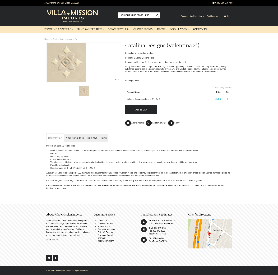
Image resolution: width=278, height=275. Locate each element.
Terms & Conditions (106, 229)
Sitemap (101, 238)
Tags (104, 137)
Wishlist (193, 16)
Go (157, 15)
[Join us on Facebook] (55, 258)
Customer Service (105, 223)
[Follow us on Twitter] (49, 258)
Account (184, 16)
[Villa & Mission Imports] (72, 16)
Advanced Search (105, 235)
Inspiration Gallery (106, 241)
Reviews (92, 137)
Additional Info (75, 137)
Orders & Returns (105, 232)
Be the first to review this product (139, 53)
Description (55, 137)
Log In (201, 16)
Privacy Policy (104, 226)
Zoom (116, 79)
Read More (52, 239)
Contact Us (102, 221)
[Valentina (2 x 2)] (84, 91)
